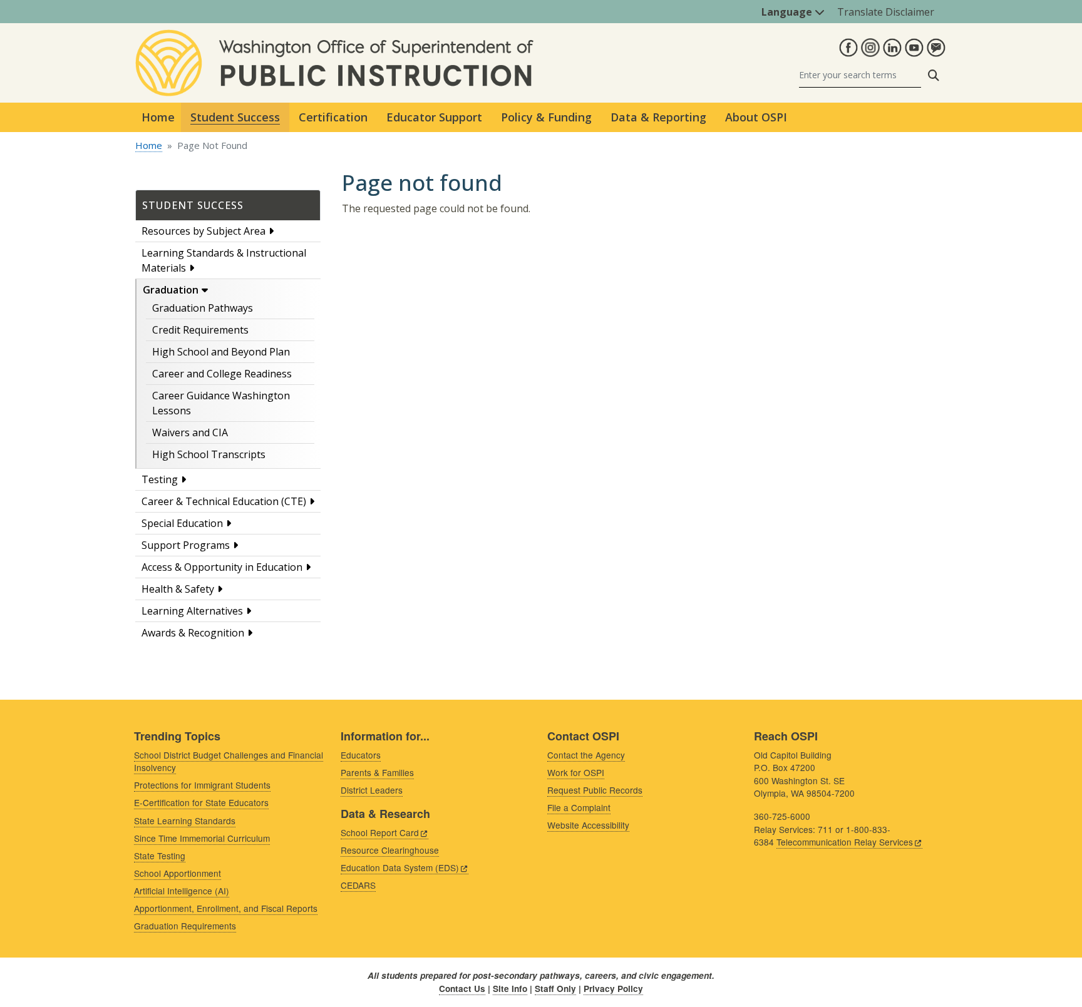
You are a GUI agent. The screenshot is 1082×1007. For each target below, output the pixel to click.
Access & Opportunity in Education (222, 567)
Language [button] (788, 12)
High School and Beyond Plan (221, 352)
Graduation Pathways (202, 308)
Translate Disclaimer (885, 12)
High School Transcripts (208, 454)
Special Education (182, 523)
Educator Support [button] (434, 117)
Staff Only (555, 988)
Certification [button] (333, 117)
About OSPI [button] (756, 117)
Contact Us (462, 988)
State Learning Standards (184, 820)
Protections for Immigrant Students (202, 785)
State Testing (159, 855)
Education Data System (400, 867)
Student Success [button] (235, 117)
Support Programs (186, 545)
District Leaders (372, 790)
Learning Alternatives (192, 611)
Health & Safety (178, 589)
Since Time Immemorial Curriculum (202, 838)
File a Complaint (579, 807)
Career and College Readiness (222, 374)
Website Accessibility (588, 825)
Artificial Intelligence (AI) (181, 890)
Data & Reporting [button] (658, 117)
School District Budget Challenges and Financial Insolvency (228, 761)
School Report (380, 832)
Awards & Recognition (193, 633)
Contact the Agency (586, 755)
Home (158, 117)
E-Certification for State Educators (201, 802)
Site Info (510, 988)
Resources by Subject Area (203, 231)
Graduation (170, 290)
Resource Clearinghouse (390, 850)
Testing (160, 479)
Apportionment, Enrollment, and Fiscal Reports (225, 908)
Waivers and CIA (190, 432)
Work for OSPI (575, 772)
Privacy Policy (613, 988)
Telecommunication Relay (844, 842)
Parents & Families (377, 772)
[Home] (334, 37)
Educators (361, 755)
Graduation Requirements (185, 925)
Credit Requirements (200, 330)
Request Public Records (594, 790)
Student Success (193, 205)
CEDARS (358, 885)
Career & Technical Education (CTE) (224, 501)
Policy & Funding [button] (546, 117)
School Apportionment (177, 873)
